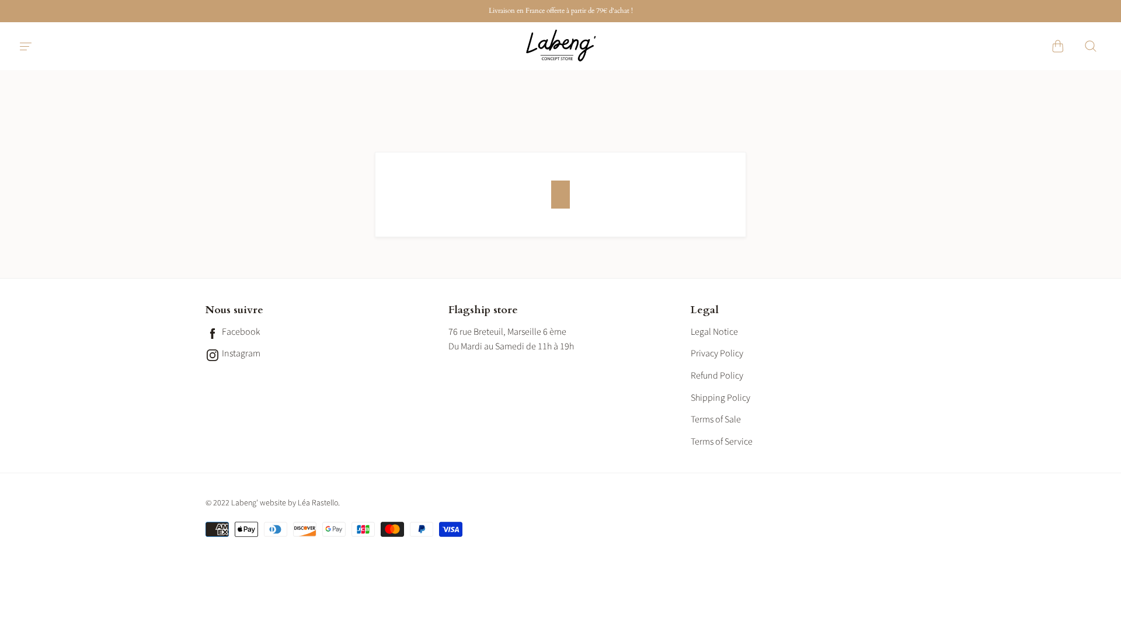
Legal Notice (714, 331)
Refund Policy (717, 375)
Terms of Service (722, 441)
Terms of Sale (716, 419)
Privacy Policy (717, 353)
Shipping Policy (720, 397)
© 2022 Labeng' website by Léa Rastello (272, 503)
